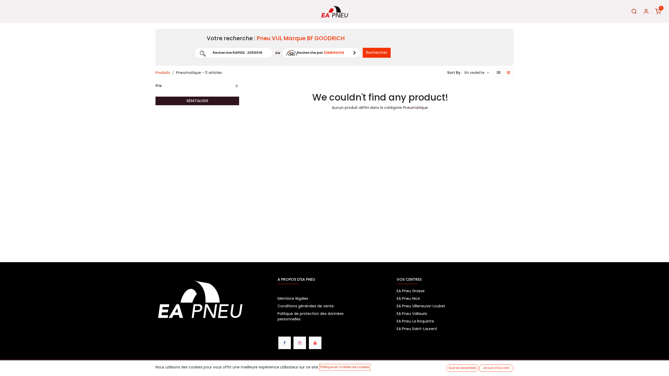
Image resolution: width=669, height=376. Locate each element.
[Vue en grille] (498, 72)
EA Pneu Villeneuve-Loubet (421, 306)
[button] (178, 53)
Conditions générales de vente (306, 306)
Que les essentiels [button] (462, 368)
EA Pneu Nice (408, 298)
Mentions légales (293, 298)
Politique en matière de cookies (344, 367)
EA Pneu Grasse (411, 290)
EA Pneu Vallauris (412, 313)
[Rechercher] (634, 11)
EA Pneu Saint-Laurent (417, 328)
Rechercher (376, 52)
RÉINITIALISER (197, 100)
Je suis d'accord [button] (496, 368)
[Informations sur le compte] (646, 11)
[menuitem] (12, 11)
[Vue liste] (509, 72)
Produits (162, 72)
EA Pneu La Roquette (415, 321)
